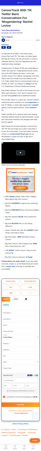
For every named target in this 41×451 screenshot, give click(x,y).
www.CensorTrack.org (19, 134)
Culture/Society (15, 435)
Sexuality (25, 435)
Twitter (14, 429)
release (28, 84)
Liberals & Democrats (8, 432)
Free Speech (5, 429)
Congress (4, 435)
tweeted (35, 105)
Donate (34, 440)
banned (33, 107)
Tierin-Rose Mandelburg (10, 30)
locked (14, 96)
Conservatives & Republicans (27, 429)
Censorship (31, 432)
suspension (32, 102)
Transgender (22, 432)
